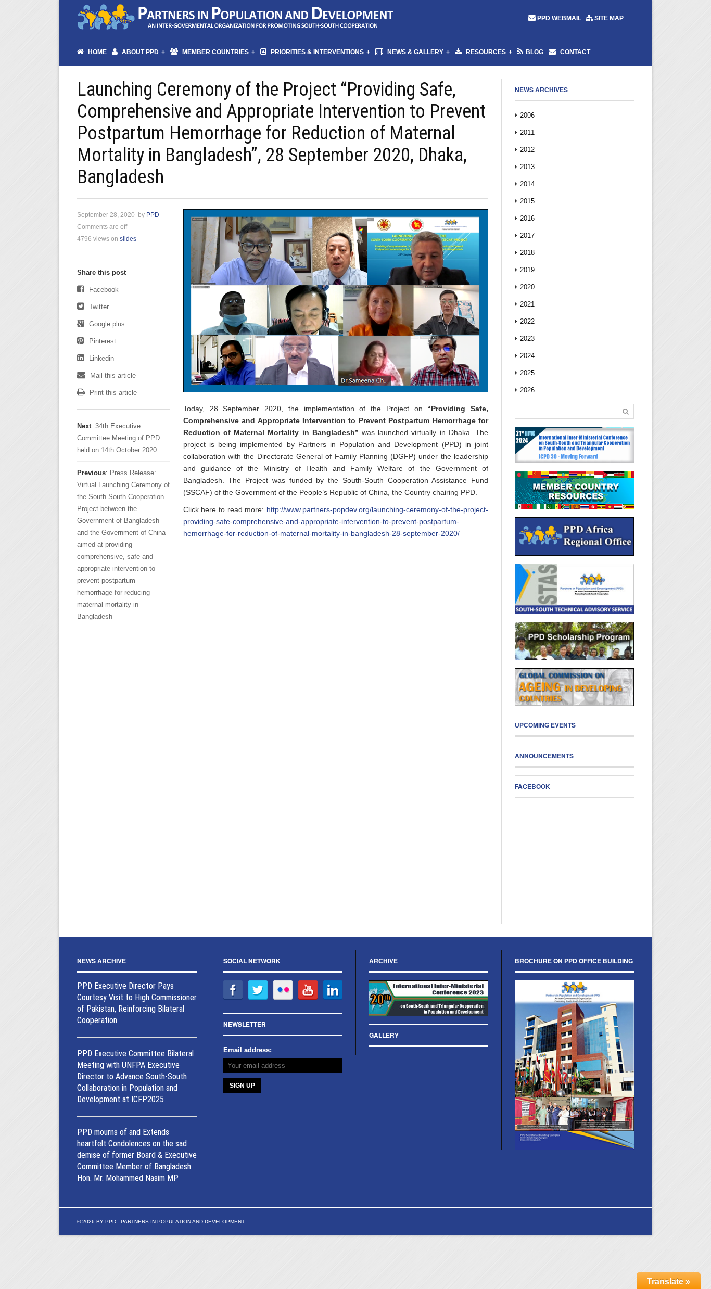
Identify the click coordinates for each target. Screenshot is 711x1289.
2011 (527, 132)
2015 (527, 201)
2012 (527, 150)
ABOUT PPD (139, 52)
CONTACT (574, 52)
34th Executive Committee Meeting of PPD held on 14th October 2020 (118, 438)
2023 (527, 338)
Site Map (609, 18)
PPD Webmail (559, 18)
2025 (527, 373)
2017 (527, 235)
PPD (152, 215)
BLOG (534, 52)
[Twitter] (258, 990)
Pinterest (101, 341)
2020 (527, 287)
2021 (527, 304)
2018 (527, 253)
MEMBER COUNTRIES (215, 52)
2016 (527, 218)
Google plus (106, 324)
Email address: (247, 1050)
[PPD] (236, 18)
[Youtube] (308, 990)
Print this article (112, 393)
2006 (527, 115)
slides (128, 239)
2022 (527, 321)
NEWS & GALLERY (414, 52)
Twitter (98, 307)
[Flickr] (283, 990)
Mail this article (112, 375)
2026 (527, 390)
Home (96, 52)
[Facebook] (233, 990)
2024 (527, 356)
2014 (527, 184)
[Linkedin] (332, 990)
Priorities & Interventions (316, 52)
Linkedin (100, 358)
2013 (527, 167)
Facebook (103, 289)
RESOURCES (485, 52)
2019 (527, 270)
